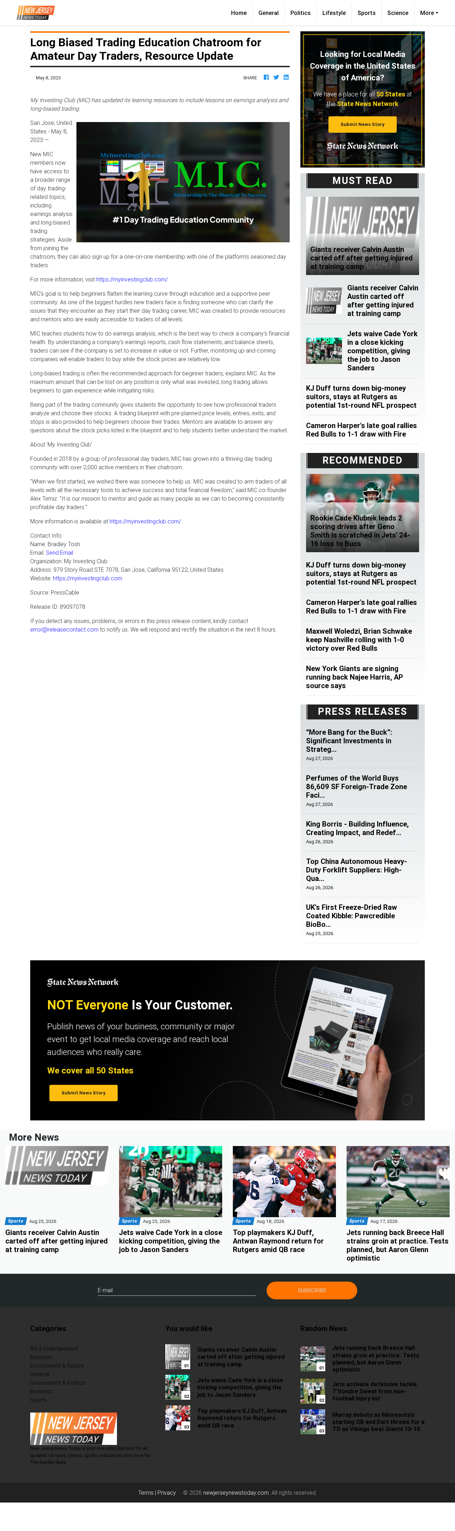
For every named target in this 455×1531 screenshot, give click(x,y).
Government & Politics (57, 1382)
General (268, 12)
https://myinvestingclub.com (87, 578)
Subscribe (312, 1290)
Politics (300, 12)
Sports (367, 12)
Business (41, 1357)
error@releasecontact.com (64, 629)
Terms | (147, 1492)
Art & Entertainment (54, 1348)
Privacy (166, 1492)
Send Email (59, 552)
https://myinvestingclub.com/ (132, 279)
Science (397, 12)
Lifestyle (334, 12)
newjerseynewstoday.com (236, 1492)
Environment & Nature (57, 1365)
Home (241, 12)
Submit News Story (363, 124)
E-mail (105, 1290)
